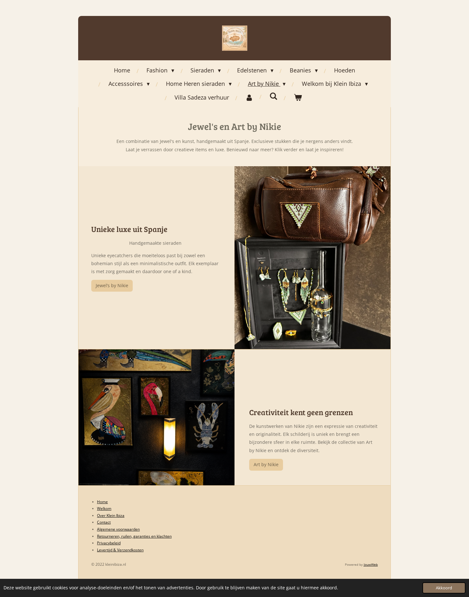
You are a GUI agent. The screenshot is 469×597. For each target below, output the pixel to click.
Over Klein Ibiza (110, 515)
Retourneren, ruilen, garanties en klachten (134, 536)
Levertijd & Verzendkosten (120, 550)
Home (102, 501)
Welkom (104, 508)
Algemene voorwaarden (118, 529)
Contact (104, 522)
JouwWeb (371, 564)
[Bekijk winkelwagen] (297, 97)
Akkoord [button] (444, 588)
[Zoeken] (273, 96)
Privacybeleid (109, 543)
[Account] (249, 97)
